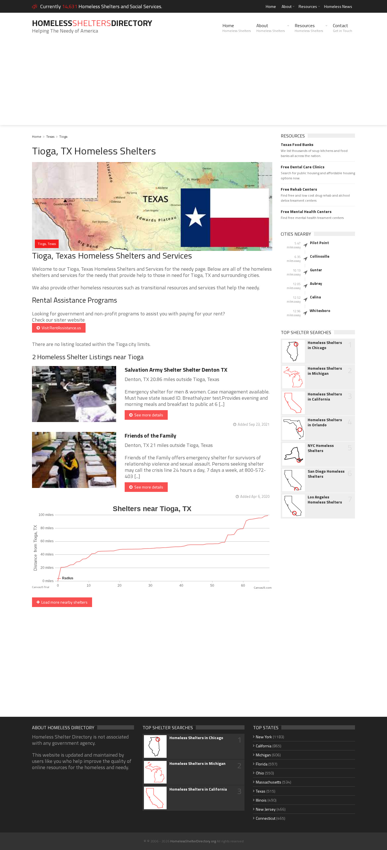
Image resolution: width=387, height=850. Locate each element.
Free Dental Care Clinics (302, 166)
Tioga (63, 136)
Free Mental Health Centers (306, 211)
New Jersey (266, 809)
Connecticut (265, 818)
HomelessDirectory (92, 22)
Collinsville (319, 256)
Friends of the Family (150, 435)
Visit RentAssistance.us (60, 328)
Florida (261, 764)
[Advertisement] (193, 85)
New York (264, 737)
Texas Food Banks (297, 144)
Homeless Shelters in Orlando (325, 422)
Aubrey (316, 283)
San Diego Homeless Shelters (326, 474)
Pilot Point (319, 242)
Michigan (263, 755)
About (287, 6)
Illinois (261, 800)
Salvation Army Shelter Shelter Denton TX (176, 369)
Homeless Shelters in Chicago (325, 345)
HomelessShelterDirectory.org (193, 841)
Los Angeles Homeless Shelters (325, 499)
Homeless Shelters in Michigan (325, 371)
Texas (50, 136)
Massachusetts (268, 782)
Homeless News (338, 6)
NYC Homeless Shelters (321, 448)
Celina (315, 297)
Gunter (316, 269)
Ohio (260, 773)
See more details (148, 415)
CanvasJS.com (263, 587)
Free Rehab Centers (299, 189)
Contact (342, 27)
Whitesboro (320, 310)
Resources (308, 6)
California (263, 746)
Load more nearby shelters (64, 602)
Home (271, 6)
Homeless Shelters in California (325, 396)
